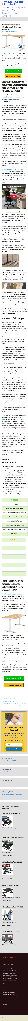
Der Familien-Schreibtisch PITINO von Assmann (15, 705)
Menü (3, 19)
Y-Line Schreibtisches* (17, 324)
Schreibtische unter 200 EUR (9, 760)
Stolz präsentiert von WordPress (11, 1017)
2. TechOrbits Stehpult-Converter (12, 837)
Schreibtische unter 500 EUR (9, 772)
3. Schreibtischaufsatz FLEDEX (12, 862)
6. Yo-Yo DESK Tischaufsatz (11, 932)
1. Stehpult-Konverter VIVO (11, 813)
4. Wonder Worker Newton (10, 885)
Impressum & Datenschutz (9, 957)
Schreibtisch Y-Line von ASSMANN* (12, 97)
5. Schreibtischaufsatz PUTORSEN (13, 907)
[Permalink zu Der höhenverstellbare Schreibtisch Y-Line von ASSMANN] (2, 31)
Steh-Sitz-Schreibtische (11, 31)
